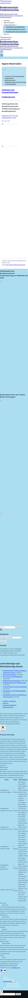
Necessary (5, 767)
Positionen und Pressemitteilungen (14, 76)
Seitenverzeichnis (8, 707)
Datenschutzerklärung (9, 705)
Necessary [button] (3, 765)
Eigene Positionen (9, 22)
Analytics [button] (2, 927)
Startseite (7, 20)
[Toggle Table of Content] (3, 73)
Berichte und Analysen (9, 674)
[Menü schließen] (0, 974)
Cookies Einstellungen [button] (6, 724)
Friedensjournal (9, 78)
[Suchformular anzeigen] (1, 55)
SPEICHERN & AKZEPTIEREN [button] (8, 965)
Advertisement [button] (4, 941)
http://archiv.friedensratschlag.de (15, 265)
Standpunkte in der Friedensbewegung (14, 691)
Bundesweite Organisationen (16, 32)
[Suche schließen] (1, 991)
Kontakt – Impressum (9, 701)
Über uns (6, 34)
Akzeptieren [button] (16, 724)
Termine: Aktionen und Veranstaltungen (15, 687)
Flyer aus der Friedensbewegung (12, 676)
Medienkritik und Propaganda (12, 681)
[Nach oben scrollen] (1, 971)
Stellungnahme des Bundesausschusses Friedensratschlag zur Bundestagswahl (15, 82)
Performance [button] (4, 915)
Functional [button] (3, 903)
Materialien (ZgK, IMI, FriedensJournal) (14, 683)
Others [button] (2, 955)
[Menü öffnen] (1, 52)
